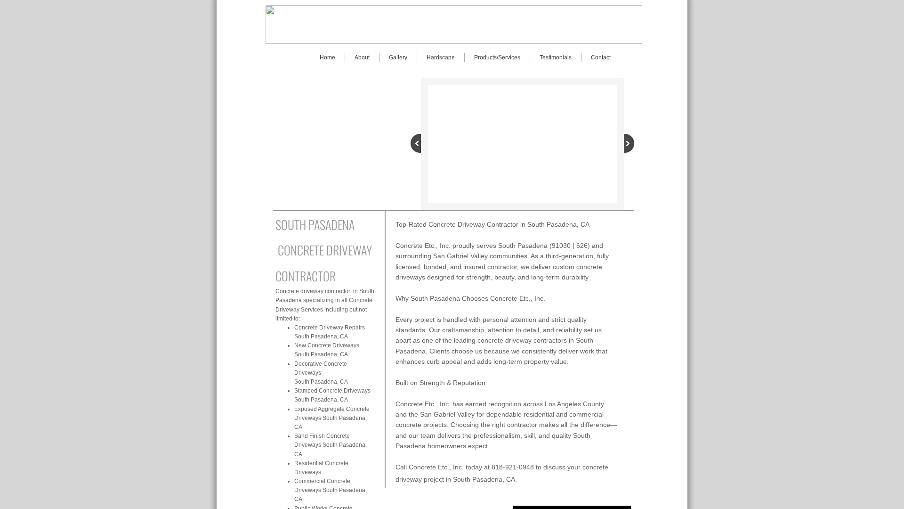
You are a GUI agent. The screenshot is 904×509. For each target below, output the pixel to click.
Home (327, 57)
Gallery (398, 57)
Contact (601, 57)
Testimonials (556, 57)
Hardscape (441, 57)
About (362, 57)
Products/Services (497, 57)
